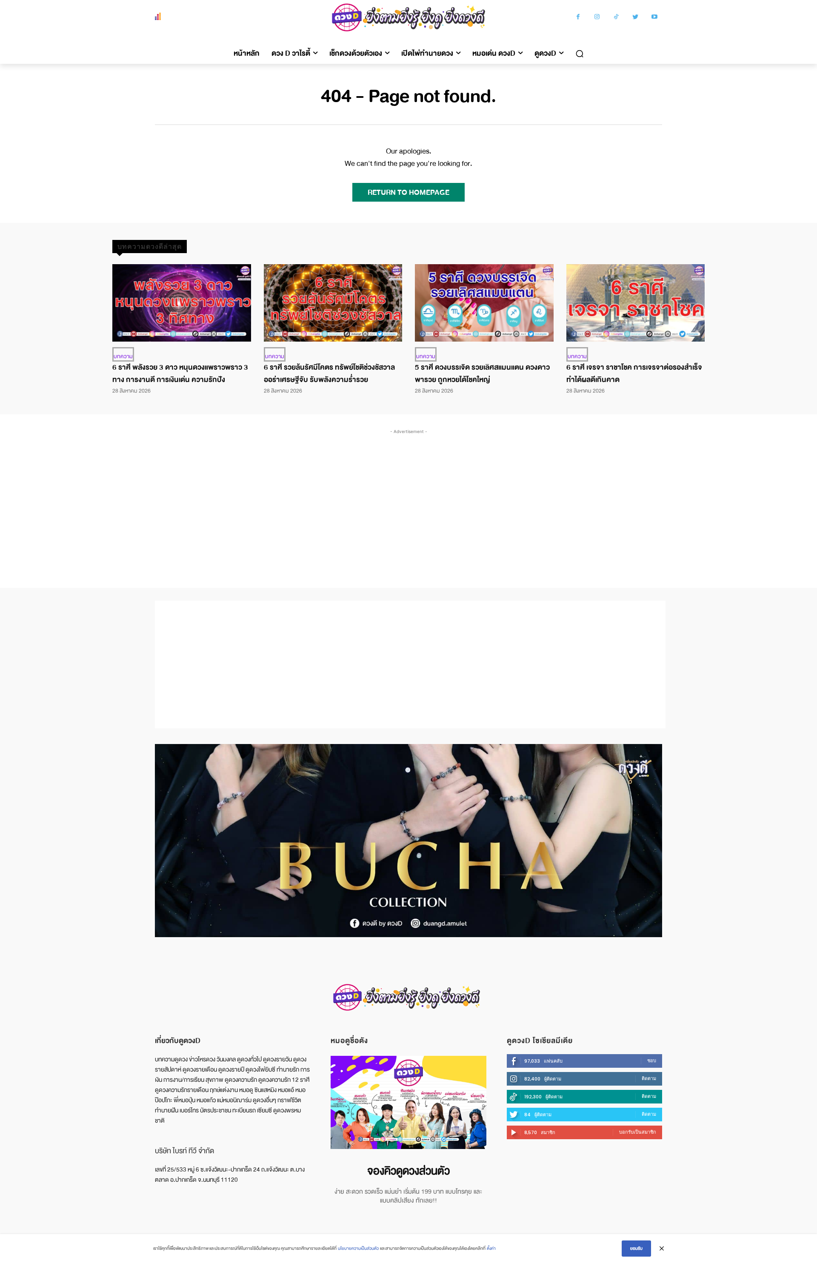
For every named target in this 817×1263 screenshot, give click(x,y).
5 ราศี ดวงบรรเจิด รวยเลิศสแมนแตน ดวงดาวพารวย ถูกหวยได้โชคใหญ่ (482, 373)
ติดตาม (649, 1078)
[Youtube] (654, 17)
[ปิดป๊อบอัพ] (662, 1248)
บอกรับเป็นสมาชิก (637, 1132)
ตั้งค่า (491, 1248)
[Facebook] (578, 17)
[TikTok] (616, 17)
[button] (579, 53)
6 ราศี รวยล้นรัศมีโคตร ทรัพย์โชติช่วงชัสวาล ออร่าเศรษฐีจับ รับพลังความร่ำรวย (329, 373)
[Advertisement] (408, 500)
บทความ (123, 356)
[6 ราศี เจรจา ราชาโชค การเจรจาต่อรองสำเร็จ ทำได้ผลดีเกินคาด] (635, 303)
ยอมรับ (636, 1248)
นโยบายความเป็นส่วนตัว (358, 1248)
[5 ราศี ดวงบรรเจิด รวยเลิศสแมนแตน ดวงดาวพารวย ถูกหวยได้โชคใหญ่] (484, 303)
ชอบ (651, 1060)
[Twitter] (635, 17)
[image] (408, 1102)
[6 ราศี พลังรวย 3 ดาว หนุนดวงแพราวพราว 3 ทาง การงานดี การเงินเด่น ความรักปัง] (181, 303)
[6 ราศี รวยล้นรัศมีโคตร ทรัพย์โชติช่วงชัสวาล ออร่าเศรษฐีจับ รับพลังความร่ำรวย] (333, 303)
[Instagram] (597, 17)
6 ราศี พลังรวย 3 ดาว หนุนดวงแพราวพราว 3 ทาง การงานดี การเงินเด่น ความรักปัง (180, 373)
